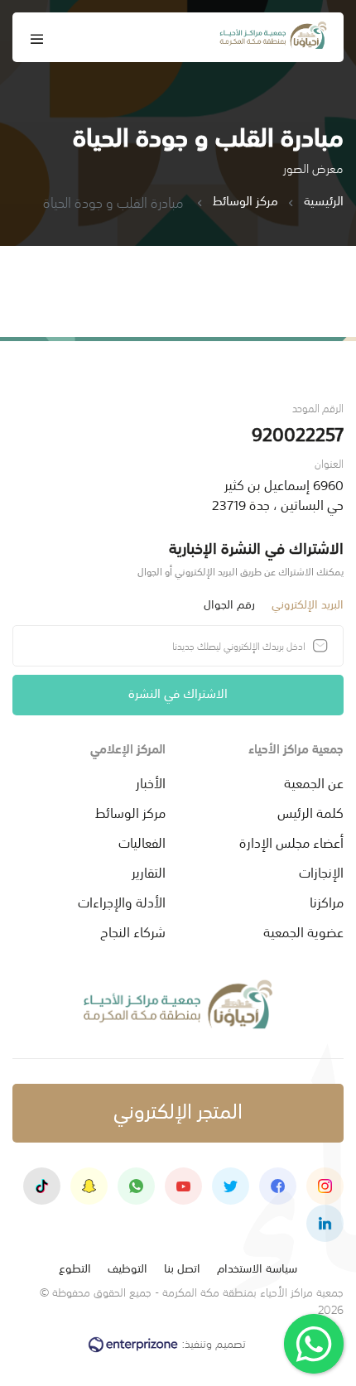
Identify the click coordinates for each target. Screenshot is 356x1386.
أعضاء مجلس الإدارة (291, 841)
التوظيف (127, 1267)
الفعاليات (142, 841)
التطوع (75, 1267)
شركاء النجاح (133, 931)
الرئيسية (324, 200)
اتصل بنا (182, 1267)
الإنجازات (321, 871)
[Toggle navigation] (37, 37)
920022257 (298, 432)
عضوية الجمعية (303, 931)
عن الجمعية (314, 782)
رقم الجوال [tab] (229, 603)
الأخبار (151, 782)
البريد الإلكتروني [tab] (308, 603)
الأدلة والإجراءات (122, 901)
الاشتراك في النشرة (178, 692)
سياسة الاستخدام (257, 1267)
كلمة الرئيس (310, 811)
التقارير (149, 871)
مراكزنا (327, 901)
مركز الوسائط (245, 200)
